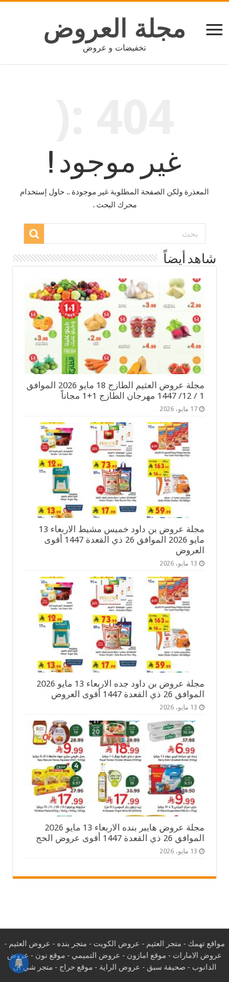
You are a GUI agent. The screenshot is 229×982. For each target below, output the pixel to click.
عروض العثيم (29, 943)
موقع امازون (146, 955)
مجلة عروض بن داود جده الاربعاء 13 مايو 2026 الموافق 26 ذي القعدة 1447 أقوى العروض (120, 688)
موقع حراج (76, 967)
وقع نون (48, 955)
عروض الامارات (197, 955)
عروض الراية (119, 967)
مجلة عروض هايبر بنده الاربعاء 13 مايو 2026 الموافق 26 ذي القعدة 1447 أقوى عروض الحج (120, 832)
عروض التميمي (96, 955)
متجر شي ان (33, 967)
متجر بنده (72, 943)
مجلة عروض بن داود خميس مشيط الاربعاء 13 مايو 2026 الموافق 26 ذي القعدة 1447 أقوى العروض (121, 540)
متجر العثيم (163, 943)
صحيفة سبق (166, 967)
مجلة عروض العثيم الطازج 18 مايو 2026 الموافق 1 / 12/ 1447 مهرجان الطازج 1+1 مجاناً (115, 390)
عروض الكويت (116, 943)
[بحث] (34, 234)
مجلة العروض (114, 28)
